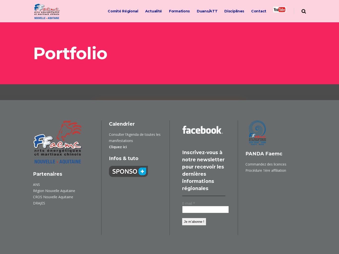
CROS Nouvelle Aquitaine (53, 197)
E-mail (188, 203)
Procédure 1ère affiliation (265, 170)
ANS (36, 184)
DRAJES (39, 203)
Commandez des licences (265, 164)
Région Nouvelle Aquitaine (54, 190)
